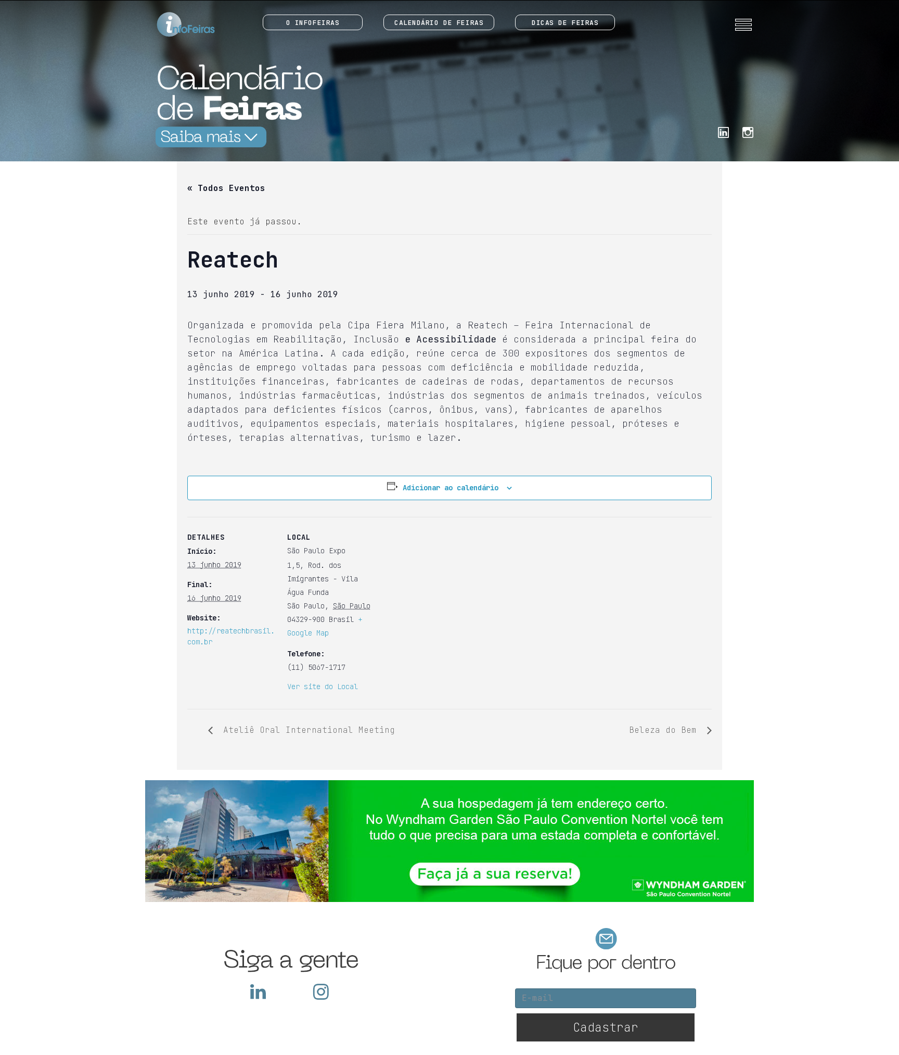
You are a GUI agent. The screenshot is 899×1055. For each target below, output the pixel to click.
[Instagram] (747, 131)
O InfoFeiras (313, 22)
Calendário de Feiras (438, 22)
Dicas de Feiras (565, 22)
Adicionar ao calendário (450, 487)
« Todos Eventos (226, 188)
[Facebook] (723, 131)
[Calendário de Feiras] (236, 105)
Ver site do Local (322, 686)
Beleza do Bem (665, 729)
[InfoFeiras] (176, 24)
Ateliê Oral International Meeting (306, 729)
